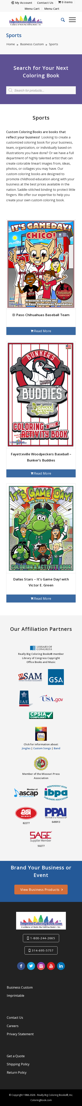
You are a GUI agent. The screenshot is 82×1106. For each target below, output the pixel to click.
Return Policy (16, 1072)
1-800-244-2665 (42, 938)
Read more (42, 331)
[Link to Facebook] (21, 966)
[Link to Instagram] (41, 966)
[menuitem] (21, 3)
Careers (13, 1026)
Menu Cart (32, 9)
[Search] (61, 20)
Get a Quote (16, 1056)
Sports (13, 35)
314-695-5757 (42, 950)
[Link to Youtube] (51, 966)
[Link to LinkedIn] (61, 966)
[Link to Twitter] (31, 966)
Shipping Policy (18, 1064)
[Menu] (70, 20)
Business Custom (20, 987)
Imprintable (15, 995)
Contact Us (15, 1017)
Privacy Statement (20, 1034)
